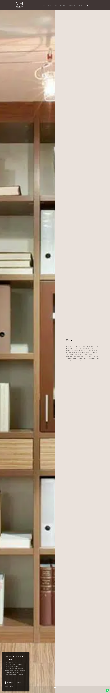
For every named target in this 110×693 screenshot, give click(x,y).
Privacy (11, 686)
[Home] (19, 5)
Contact (80, 5)
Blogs (55, 5)
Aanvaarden (9, 682)
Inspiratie (63, 5)
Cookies (7, 686)
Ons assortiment (46, 5)
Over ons (72, 5)
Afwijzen (19, 682)
